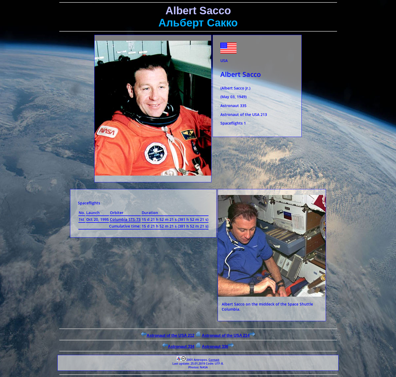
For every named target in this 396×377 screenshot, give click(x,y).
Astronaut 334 (181, 346)
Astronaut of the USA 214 (225, 335)
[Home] (198, 335)
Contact (214, 360)
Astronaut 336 (215, 346)
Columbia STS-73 (125, 219)
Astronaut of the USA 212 (170, 335)
